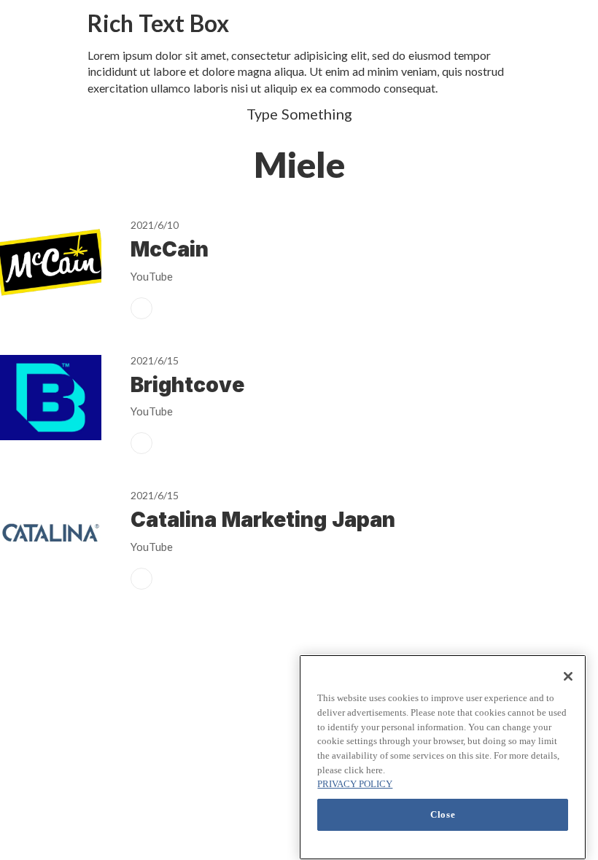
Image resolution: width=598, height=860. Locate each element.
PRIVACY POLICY (354, 783)
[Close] (568, 676)
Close (442, 814)
